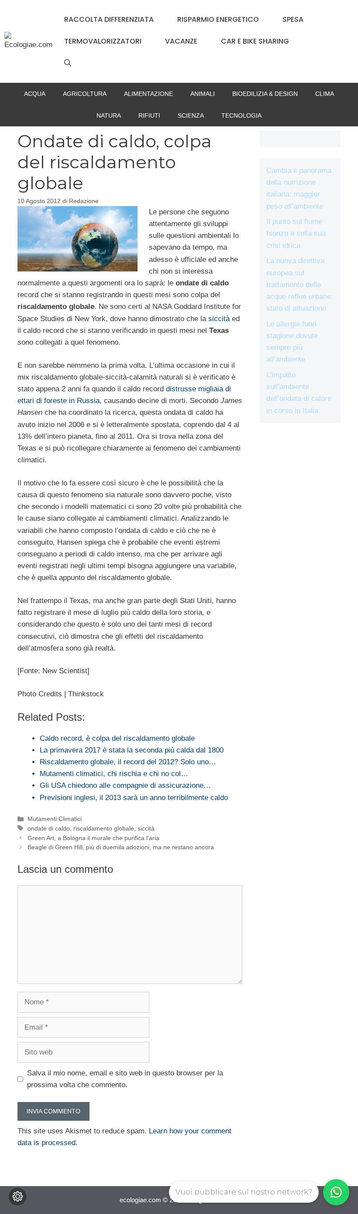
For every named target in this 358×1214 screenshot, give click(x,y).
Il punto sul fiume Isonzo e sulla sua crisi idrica (296, 233)
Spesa (292, 19)
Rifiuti (149, 115)
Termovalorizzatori (102, 41)
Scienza (191, 115)
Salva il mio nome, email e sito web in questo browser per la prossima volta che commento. (125, 1079)
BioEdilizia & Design (265, 93)
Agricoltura (85, 93)
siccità (219, 319)
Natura (108, 115)
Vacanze (181, 41)
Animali (202, 93)
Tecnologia (241, 115)
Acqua (34, 93)
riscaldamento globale (103, 828)
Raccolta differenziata (109, 19)
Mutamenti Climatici (55, 818)
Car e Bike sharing (255, 41)
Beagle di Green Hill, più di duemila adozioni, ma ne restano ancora (121, 847)
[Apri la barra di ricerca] (67, 63)
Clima (324, 93)
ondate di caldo (49, 828)
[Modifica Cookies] (17, 1196)
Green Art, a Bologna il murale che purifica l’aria (93, 837)
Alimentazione (148, 93)
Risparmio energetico (218, 19)
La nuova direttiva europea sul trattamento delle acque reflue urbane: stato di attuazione (299, 284)
